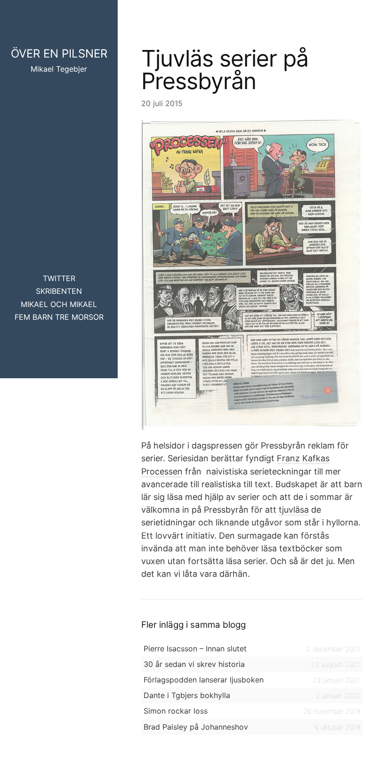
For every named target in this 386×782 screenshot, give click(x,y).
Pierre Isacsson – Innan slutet (195, 648)
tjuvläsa (294, 510)
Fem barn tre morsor (59, 317)
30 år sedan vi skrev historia (194, 664)
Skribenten (59, 291)
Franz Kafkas (303, 458)
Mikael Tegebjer (59, 69)
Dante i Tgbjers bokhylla (187, 695)
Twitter (59, 278)
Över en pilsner (59, 53)
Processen (162, 471)
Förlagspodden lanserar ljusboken (204, 679)
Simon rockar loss (176, 710)
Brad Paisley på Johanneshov (196, 727)
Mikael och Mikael (59, 304)
